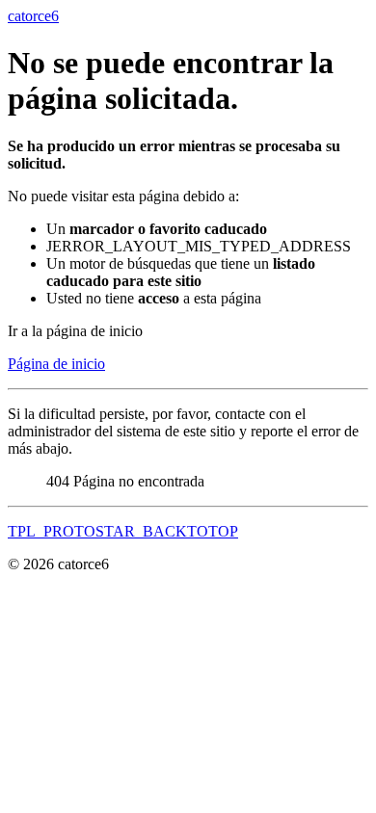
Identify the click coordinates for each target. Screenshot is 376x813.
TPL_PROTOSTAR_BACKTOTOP (123, 531)
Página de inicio (56, 363)
